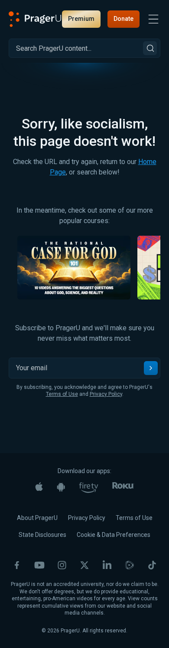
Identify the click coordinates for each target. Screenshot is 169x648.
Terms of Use (62, 394)
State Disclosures (42, 534)
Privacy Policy (106, 394)
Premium (81, 18)
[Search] (150, 48)
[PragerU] (35, 19)
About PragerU (37, 517)
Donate (123, 18)
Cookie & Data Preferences (113, 534)
